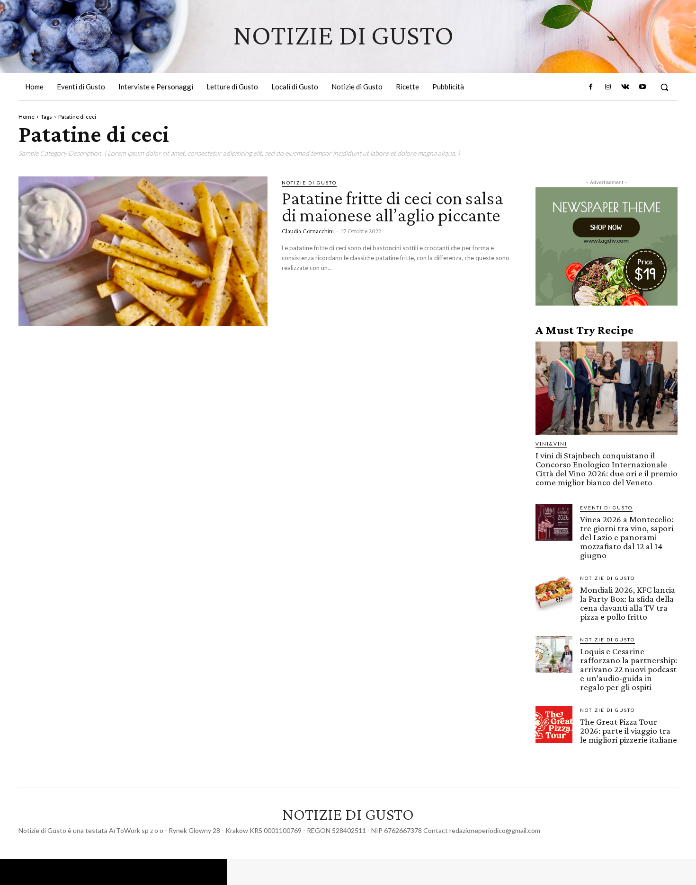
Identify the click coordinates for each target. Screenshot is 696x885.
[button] (664, 87)
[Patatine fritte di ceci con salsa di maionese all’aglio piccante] (143, 251)
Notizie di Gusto (309, 182)
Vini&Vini (551, 444)
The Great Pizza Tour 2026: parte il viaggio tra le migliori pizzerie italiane (628, 731)
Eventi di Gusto (606, 507)
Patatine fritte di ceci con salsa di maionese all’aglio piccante (393, 206)
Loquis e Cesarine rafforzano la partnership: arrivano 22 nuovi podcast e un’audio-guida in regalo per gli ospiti (628, 669)
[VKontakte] (625, 87)
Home (26, 116)
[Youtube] (642, 87)
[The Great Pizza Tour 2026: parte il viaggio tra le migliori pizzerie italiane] (553, 724)
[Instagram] (607, 87)
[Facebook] (590, 87)
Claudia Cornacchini (308, 231)
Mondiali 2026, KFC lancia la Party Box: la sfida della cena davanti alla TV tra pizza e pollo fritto (627, 603)
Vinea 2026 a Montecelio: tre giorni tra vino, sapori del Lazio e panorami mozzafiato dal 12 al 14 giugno (626, 537)
